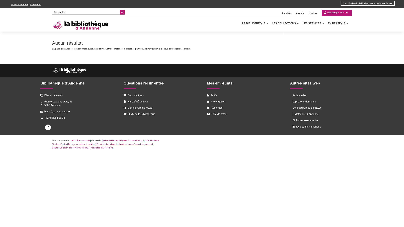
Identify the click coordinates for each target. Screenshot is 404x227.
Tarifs (214, 95)
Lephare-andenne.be (304, 101)
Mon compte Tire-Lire (337, 12)
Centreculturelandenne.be (307, 107)
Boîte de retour (219, 114)
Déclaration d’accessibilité (101, 148)
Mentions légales (59, 144)
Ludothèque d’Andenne (305, 114)
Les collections (284, 23)
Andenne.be (299, 95)
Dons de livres (136, 95)
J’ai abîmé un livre (138, 101)
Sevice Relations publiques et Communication (122, 140)
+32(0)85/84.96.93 (54, 117)
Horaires (313, 13)
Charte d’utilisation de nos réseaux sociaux (70, 148)
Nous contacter (19, 4)
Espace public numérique (306, 126)
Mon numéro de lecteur (140, 107)
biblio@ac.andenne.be (57, 111)
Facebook (35, 4)
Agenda (300, 13)
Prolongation (218, 101)
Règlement (217, 107)
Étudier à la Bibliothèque (141, 114)
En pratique (336, 23)
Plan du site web (53, 95)
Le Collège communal (80, 140)
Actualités (286, 13)
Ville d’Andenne (152, 140)
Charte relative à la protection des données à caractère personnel (125, 144)
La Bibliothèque (253, 23)
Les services (312, 23)
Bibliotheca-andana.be (305, 120)
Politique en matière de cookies (81, 144)
